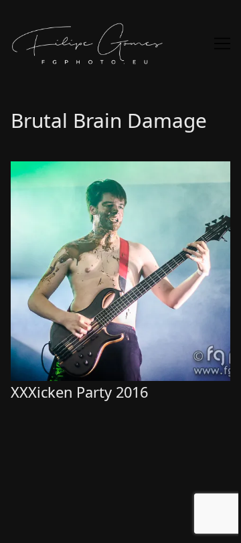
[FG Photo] (120, 43)
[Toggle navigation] (222, 43)
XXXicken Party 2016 (61, 169)
